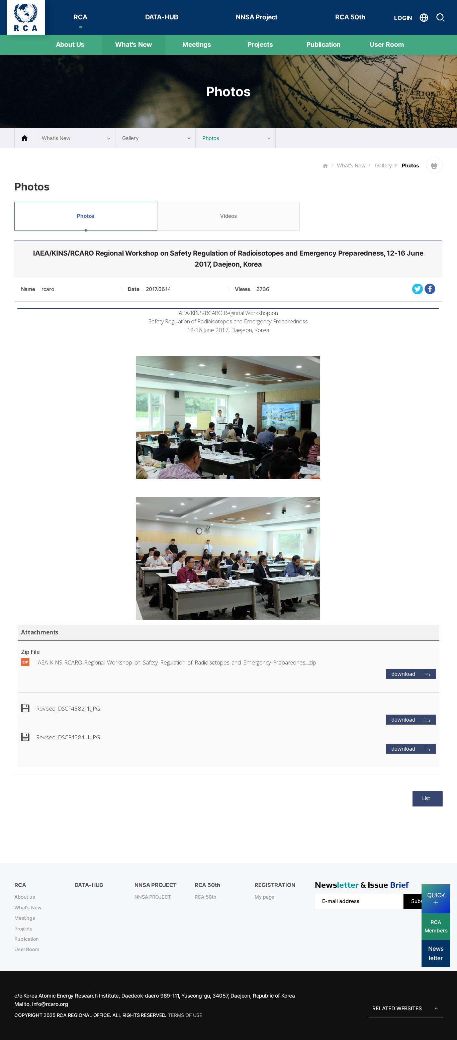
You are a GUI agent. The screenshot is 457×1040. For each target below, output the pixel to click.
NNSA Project (256, 17)
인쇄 (434, 165)
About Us (70, 44)
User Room (387, 44)
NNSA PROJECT (152, 897)
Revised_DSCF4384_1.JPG (68, 737)
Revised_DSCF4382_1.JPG (68, 708)
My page (264, 897)
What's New (133, 44)
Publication (323, 44)
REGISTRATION (275, 885)
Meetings (196, 44)
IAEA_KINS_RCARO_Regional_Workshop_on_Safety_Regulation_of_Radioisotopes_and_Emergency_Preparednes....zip (176, 662)
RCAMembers (436, 926)
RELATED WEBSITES (397, 1008)
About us (24, 897)
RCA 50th (350, 17)
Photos (409, 165)
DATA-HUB (161, 17)
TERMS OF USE (185, 1015)
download (403, 674)
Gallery (383, 165)
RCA (80, 17)
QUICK (436, 895)
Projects (260, 44)
